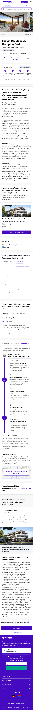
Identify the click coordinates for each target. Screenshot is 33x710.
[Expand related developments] (29, 620)
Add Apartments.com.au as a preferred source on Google (17, 650)
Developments (5, 34)
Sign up (24, 2)
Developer (5, 313)
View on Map (27, 489)
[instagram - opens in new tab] (19, 692)
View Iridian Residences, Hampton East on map (16, 472)
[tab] (5, 313)
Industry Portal (20, 703)
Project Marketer (20, 313)
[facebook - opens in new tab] (12, 692)
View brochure (16, 628)
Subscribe (16, 668)
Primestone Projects (8, 318)
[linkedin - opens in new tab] (16, 692)
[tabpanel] (16, 326)
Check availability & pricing (16, 232)
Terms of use (10, 703)
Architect (12, 313)
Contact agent (17, 632)
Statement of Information (19, 262)
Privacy (24, 700)
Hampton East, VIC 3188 (17, 34)
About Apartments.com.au (12, 700)
